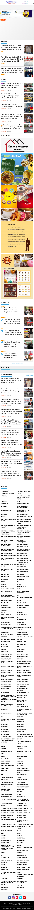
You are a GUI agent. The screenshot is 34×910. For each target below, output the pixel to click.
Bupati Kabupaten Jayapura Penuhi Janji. (8, 596)
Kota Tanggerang (6, 736)
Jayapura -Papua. (22, 654)
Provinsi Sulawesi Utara (24, 808)
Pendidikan (20, 789)
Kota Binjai (4, 724)
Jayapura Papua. (6, 656)
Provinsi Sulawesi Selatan (22, 821)
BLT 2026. (3, 584)
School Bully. (5, 843)
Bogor (19, 584)
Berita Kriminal (22, 553)
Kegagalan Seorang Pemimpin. (23, 689)
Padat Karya (4, 768)
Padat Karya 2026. (22, 768)
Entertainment (22, 607)
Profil (3, 805)
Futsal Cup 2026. (6, 615)
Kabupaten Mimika (22, 679)
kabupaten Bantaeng (23, 664)
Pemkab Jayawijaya (23, 787)
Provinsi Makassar (7, 815)
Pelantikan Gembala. (7, 782)
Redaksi (11, 903)
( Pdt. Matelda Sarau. (7, 493)
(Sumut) (19, 493)
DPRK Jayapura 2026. (23, 605)
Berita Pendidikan (22, 558)
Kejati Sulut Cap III (23, 693)
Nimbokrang (5, 763)
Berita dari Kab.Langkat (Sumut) (8, 519)
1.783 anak (4, 496)
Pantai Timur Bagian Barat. (23, 771)
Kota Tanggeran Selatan (24, 734)
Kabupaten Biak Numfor (8, 666)
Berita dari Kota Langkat (8, 536)
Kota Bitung (4, 727)
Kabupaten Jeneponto (24, 672)
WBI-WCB (19, 885)
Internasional (21, 644)
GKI (18, 617)
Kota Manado (5, 731)
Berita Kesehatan (6, 553)
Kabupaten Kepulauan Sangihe (8, 675)
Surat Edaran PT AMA (23, 867)
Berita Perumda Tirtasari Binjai (9, 565)
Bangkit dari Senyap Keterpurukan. (23, 511)
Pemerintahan (21, 782)
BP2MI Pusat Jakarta (7, 589)
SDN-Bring (20, 843)
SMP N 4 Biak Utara (23, 860)
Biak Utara (4, 579)
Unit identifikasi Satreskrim (22, 881)
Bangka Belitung (6, 510)
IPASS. (19, 647)
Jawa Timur (4, 651)
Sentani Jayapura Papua (24, 848)
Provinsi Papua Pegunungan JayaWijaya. (8, 818)
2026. (18, 501)
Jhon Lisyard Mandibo (24, 661)
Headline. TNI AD (22, 632)
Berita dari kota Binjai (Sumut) (8, 526)
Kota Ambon (20, 719)
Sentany (3, 852)
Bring (18, 589)
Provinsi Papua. (22, 818)
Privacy (20, 904)
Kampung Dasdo (6, 684)
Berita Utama (5, 574)
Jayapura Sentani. (22, 656)
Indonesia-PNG (21, 642)
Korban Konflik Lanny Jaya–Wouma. (8, 720)
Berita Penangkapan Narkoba (7, 558)
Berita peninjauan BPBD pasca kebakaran (24, 561)
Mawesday (20, 749)
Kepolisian (20, 704)
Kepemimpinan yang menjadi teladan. (7, 704)
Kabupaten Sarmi (22, 681)
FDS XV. (3, 612)
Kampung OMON (21, 686)
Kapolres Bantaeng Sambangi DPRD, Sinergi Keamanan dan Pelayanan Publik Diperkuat (11, 453)
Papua (3, 775)
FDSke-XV (20, 612)
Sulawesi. (4, 862)
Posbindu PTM (21, 803)
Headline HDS (5, 632)
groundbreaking (6, 624)
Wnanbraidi (4, 887)
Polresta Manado (6, 803)
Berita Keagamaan (22, 544)
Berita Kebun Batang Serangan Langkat (23, 550)
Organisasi (20, 766)
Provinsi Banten (22, 805)
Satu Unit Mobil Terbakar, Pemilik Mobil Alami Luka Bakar (11, 105)
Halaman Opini (21, 624)
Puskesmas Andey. (6, 830)
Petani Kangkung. (6, 797)
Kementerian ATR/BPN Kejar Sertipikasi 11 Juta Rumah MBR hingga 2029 (11, 463)
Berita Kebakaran (22, 547)
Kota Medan (20, 731)
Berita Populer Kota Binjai (7, 570)
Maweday (4, 749)
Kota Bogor (20, 727)
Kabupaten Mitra (6, 681)
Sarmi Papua (21, 838)
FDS (18, 610)
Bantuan (3, 516)
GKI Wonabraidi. (6, 622)
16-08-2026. (4, 501)
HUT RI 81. (20, 639)
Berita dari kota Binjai (24, 519)
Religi (3, 833)
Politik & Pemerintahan (12, 7)
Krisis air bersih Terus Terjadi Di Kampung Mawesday (8, 740)
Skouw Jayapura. (22, 857)
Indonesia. (4, 644)
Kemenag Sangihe (22, 695)
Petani (19, 794)
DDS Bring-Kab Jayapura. (24, 598)
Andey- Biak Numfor (23, 504)
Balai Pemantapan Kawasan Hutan (22, 507)
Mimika (3, 756)
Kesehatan (4, 709)
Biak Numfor (5, 576)
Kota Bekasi (20, 722)
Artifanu (4, 506)
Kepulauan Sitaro (22, 706)
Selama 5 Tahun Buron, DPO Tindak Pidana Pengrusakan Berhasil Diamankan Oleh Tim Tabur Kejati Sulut (13, 312)
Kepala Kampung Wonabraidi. (22, 700)
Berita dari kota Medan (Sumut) (24, 537)
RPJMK (19, 833)
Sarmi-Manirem (6, 840)
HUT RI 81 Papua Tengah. (8, 639)
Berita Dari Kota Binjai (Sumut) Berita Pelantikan (24, 527)
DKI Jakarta (4, 605)
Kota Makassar (21, 729)
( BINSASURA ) (5, 491)
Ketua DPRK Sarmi (6, 713)
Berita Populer (21, 567)
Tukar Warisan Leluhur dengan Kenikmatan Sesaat (8, 882)
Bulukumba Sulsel (6, 591)
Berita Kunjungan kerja (8, 555)
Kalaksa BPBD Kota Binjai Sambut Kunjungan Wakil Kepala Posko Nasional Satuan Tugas (11, 443)
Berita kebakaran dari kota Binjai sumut (8, 550)
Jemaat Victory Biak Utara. (7, 662)
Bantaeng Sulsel (22, 514)
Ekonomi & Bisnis (24, 7)
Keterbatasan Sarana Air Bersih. (25, 709)
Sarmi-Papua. (21, 840)
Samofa (3, 835)
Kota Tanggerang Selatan (25, 736)
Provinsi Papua (21, 815)
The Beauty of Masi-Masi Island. (8, 873)
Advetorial (4, 504)
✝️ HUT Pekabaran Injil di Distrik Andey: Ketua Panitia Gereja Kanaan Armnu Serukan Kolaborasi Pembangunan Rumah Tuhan (12, 87)
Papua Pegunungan (7, 777)
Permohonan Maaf (6, 794)
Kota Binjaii (20, 724)
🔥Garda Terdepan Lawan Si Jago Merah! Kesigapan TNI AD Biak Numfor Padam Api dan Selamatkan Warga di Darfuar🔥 (12, 128)
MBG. (2, 753)
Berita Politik (21, 564)
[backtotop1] (32, 908)
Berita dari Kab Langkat (24, 516)
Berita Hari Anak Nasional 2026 (6, 545)
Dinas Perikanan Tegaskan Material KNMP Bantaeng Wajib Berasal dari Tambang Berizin (11, 401)
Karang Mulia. (5, 689)
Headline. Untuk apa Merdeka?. (7, 635)
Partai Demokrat (22, 779)
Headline (20, 629)
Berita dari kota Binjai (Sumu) (24, 522)
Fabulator (4, 610)
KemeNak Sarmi (21, 698)
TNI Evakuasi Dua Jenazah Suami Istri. (25, 875)
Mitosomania (5, 758)
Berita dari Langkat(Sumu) (21, 541)
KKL (2, 717)
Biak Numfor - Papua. (23, 576)
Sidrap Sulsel (5, 857)
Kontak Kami (17, 903)
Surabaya (4, 867)
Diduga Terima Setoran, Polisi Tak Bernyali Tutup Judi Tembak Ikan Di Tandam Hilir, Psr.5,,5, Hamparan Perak (11, 117)
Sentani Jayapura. (22, 850)
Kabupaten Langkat (7, 679)
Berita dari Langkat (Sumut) (7, 541)
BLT (18, 581)
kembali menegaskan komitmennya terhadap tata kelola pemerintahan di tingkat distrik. (9, 698)
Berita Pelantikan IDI (23, 555)
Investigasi (4, 647)
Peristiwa (20, 792)
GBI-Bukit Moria (22, 615)
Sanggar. (20, 835)
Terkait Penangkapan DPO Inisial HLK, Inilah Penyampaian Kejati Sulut (11, 391)
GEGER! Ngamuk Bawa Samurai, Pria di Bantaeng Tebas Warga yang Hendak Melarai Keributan (13, 333)
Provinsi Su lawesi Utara (9, 808)
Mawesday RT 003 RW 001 (24, 751)
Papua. (19, 777)
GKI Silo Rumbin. (22, 620)
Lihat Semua (29, 375)
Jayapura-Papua (6, 659)
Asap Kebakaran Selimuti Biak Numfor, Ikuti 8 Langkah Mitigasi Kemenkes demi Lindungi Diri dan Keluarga (12, 60)
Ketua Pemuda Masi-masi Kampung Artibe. (24, 713)
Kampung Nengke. (6, 686)
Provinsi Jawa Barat (23, 813)
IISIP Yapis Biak (5, 642)
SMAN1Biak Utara (6, 860)
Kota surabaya (5, 734)
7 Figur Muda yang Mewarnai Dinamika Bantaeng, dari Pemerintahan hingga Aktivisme (11, 357)
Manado (3, 746)
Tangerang (4, 870)
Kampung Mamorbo (23, 684)
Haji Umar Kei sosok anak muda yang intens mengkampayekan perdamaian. (12, 345)
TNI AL (19, 872)
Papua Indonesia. (22, 775)
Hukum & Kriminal (22, 634)
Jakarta (3, 649)
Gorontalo (20, 622)
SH (2, 855)
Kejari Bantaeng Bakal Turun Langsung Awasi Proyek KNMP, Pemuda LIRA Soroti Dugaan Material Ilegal (11, 412)
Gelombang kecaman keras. (7, 618)
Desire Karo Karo (6, 600)
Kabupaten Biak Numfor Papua (24, 667)
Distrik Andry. (21, 602)
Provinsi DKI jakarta (7, 813)
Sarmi (3, 838)
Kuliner (19, 739)
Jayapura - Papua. (6, 654)
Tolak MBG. (4, 878)
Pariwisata (4, 779)
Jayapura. (20, 659)
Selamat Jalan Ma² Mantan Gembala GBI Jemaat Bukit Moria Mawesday (7, 848)
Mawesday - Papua (6, 751)
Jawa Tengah (21, 649)
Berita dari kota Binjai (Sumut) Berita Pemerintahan (8, 532)
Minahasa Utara (22, 756)
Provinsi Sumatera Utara (9, 810)
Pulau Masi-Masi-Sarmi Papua (24, 827)
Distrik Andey (5, 602)
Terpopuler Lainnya (17, 363)
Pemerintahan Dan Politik (7, 785)
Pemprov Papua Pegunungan (5, 790)
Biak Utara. (20, 579)
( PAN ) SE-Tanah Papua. (24, 491)
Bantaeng (4, 514)
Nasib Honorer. (5, 761)
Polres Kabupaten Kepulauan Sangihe (23, 799)
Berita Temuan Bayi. (23, 569)
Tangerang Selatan (23, 870)
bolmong (4, 586)
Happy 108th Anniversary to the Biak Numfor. (9, 627)
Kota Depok (4, 729)
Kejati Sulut (5, 693)
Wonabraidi (20, 887)
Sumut (3, 865)
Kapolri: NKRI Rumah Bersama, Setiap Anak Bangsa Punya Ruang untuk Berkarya (11, 96)
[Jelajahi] (32, 2)
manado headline (22, 746)
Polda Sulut (21, 797)
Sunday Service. (22, 865)
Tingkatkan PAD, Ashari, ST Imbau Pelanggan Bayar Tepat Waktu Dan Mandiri (11, 380)
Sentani (19, 845)
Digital (19, 600)
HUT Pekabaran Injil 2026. (25, 637)
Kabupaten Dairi (6, 672)
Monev (19, 758)
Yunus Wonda (5, 890)
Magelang (20, 744)
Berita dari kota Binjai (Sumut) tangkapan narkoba (24, 532)
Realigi (19, 830)
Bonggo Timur (21, 586)
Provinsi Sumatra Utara (8, 826)
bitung (3, 581)
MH (18, 753)
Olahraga (20, 763)
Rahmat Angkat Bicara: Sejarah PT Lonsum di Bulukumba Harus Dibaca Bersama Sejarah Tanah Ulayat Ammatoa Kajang (12, 71)
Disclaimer (14, 904)
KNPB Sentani (21, 717)
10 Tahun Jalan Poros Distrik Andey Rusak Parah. (24, 497)
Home (2, 7)
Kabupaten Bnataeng (23, 670)
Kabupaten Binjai (6, 670)
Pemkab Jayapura (22, 784)
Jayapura (20, 651)
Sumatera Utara (22, 862)
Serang (19, 852)
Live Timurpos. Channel (24, 741)
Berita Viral (21, 574)
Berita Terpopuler (23, 572)
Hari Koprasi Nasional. (24, 627)
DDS (18, 595)
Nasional (20, 761)
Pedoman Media (26, 903)
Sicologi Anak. (21, 855)
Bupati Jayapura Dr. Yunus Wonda (23, 592)
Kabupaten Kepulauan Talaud (24, 675)
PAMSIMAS (4, 771)
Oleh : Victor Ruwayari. (8, 766)
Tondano (19, 878)
